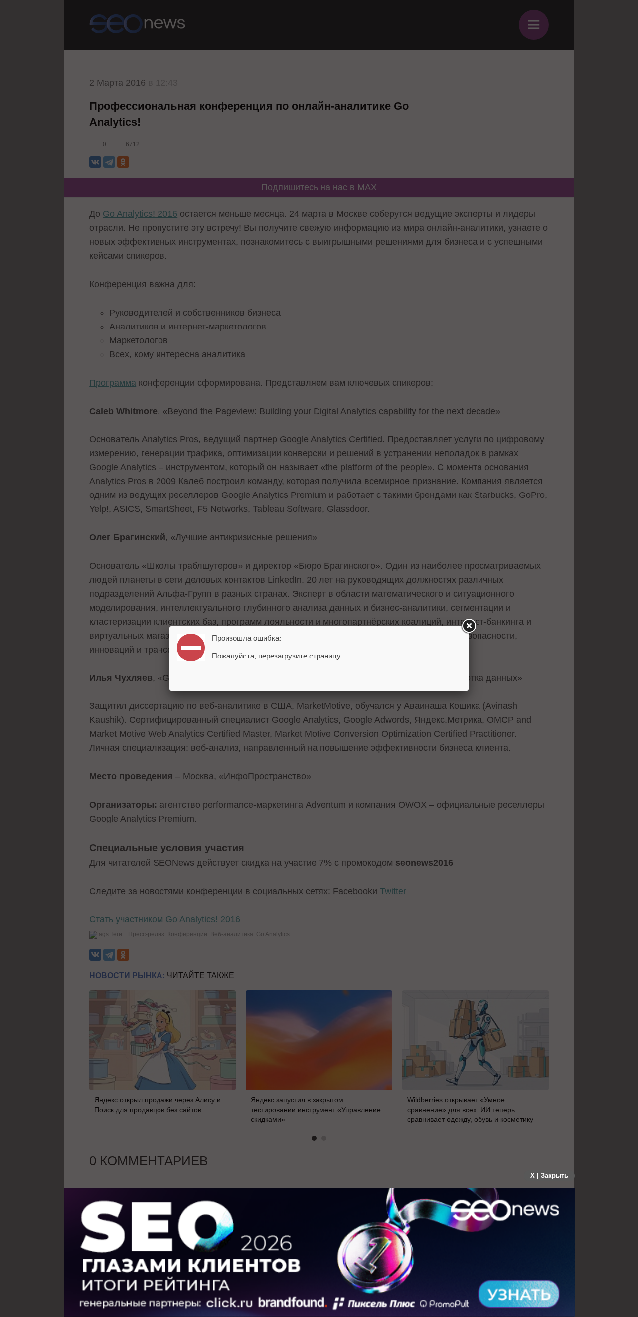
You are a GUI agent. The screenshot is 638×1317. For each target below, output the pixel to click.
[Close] (469, 626)
